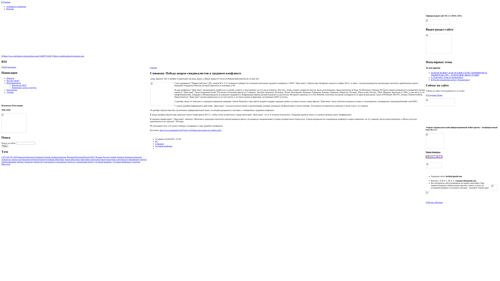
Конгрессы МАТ (19, 85)
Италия (86, 157)
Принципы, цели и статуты (24, 88)
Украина (120, 157)
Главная (153, 68)
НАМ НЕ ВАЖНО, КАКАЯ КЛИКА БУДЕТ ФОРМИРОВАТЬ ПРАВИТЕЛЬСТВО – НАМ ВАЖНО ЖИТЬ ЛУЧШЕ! (459, 74)
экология (136, 162)
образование (133, 159)
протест (143, 159)
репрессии (38, 162)
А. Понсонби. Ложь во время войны (447, 77)
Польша (98, 157)
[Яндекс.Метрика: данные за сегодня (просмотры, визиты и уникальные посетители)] (434, 202)
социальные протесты (66, 162)
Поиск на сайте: (8, 143)
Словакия (159, 144)
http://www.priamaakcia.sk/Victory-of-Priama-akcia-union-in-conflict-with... (191, 130)
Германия (39, 157)
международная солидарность (114, 159)
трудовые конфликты (122, 162)
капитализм (95, 159)
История (79, 157)
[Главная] (5, 2)
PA (156, 141)
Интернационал (14, 83)
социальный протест (85, 162)
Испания (71, 157)
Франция (129, 157)
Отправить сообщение (16, 6)
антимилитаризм (37, 159)
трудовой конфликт (103, 162)
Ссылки (10, 92)
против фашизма (8, 162)
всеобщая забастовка (55, 159)
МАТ (92, 157)
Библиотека (12, 90)
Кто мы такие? (13, 80)
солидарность (49, 162)
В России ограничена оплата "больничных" (450, 80)
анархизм (137, 157)
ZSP (15, 157)
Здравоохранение (58, 157)
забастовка (85, 159)
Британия (30, 157)
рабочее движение (25, 162)
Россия (106, 157)
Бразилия (21, 157)
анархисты (6, 159)
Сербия (113, 157)
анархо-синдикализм (20, 159)
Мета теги (5, 164)
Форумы (10, 9)
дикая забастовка (72, 159)
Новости (10, 78)
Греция (47, 157)
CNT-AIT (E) (7, 157)
